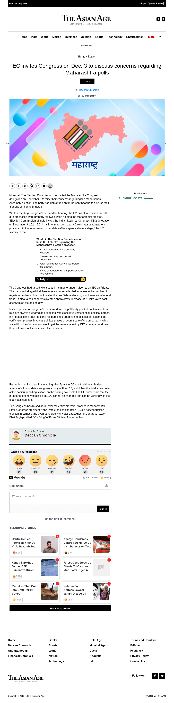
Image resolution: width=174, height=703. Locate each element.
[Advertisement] (60, 356)
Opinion (86, 36)
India (34, 36)
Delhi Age (96, 640)
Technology (115, 36)
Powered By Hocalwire (155, 696)
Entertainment (135, 36)
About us (95, 655)
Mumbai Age (98, 645)
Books (53, 640)
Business (71, 36)
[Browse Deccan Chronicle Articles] (16, 435)
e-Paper (142, 3)
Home (23, 36)
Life (92, 661)
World (45, 36)
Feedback (136, 650)
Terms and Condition (143, 640)
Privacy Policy (139, 655)
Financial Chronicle (20, 655)
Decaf (93, 650)
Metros (56, 36)
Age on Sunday (155, 3)
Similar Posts (131, 198)
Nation (87, 81)
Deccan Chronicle (19, 645)
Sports (99, 36)
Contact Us (137, 661)
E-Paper (135, 645)
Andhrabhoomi (18, 650)
